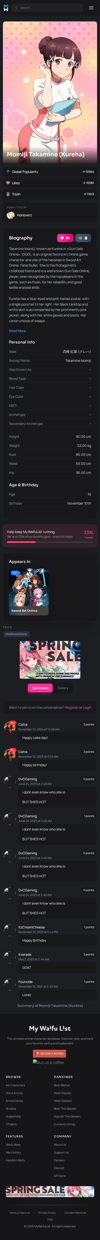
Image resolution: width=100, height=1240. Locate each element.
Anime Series (14, 1101)
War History (13, 1152)
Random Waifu (15, 1160)
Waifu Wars (13, 1145)
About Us (60, 1145)
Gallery (63, 688)
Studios (11, 1108)
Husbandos (13, 1116)
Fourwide (25, 981)
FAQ (50, 1219)
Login (87, 707)
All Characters (15, 1085)
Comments (40, 688)
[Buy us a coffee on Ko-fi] (50, 1063)
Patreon (59, 1160)
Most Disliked (63, 1101)
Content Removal (75, 1212)
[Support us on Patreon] (50, 1054)
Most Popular (62, 1093)
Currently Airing (64, 1124)
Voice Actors (14, 1093)
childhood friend (16, 634)
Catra (22, 724)
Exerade (24, 954)
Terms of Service (19, 1212)
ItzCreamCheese (31, 927)
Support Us (61, 1152)
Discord (59, 1168)
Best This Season (65, 1108)
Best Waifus (61, 1085)
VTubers (11, 1124)
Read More (17, 330)
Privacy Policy (47, 1212)
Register (72, 707)
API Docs (60, 1176)
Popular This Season (67, 1116)
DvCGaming (27, 779)
